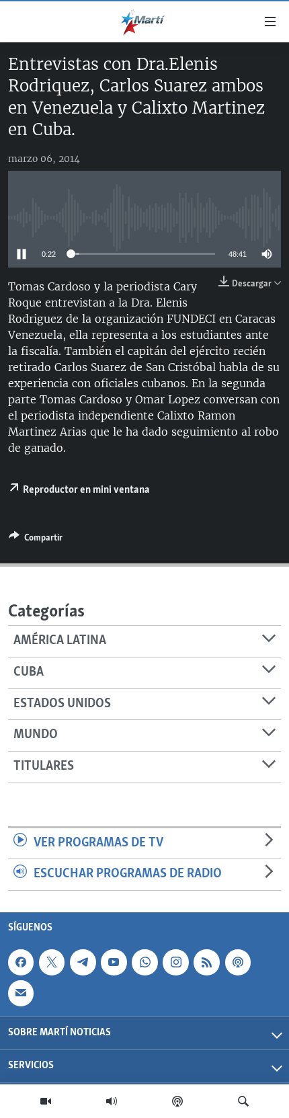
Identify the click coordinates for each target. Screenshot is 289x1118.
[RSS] (206, 962)
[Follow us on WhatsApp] (144, 962)
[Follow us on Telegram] (82, 962)
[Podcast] (177, 1101)
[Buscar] (243, 1101)
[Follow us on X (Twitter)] (52, 962)
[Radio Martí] (111, 1101)
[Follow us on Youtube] (113, 962)
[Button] (36, 540)
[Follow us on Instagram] (175, 962)
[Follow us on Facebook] (21, 962)
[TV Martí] (46, 1101)
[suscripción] (21, 993)
